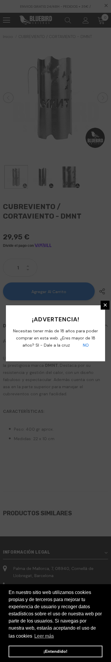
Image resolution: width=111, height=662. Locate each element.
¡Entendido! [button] (55, 651)
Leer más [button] (44, 636)
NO (85, 344)
